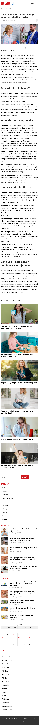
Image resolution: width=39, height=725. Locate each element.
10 (2, 638)
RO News (5, 671)
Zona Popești (7, 660)
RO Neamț (5, 678)
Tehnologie (6, 516)
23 (34, 641)
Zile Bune (5, 696)
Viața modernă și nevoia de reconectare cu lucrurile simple (17, 412)
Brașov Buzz (6, 688)
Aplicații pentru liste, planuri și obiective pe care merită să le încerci (23, 567)
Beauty (4, 491)
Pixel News (6, 681)
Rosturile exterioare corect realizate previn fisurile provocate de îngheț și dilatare (22, 559)
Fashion (5, 505)
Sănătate (5, 512)
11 (7, 638)
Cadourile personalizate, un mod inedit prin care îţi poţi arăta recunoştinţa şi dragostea (22, 583)
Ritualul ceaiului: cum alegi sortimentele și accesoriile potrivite (17, 356)
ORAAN (16, 718)
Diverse (4, 502)
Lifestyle (8, 9)
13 (19, 638)
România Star (7, 710)
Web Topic (6, 667)
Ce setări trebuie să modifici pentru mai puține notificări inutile (23, 530)
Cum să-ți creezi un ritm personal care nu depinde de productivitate (16, 327)
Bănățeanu (6, 703)
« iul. (2, 651)
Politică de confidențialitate (20, 722)
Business (5, 495)
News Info (5, 692)
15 (29, 638)
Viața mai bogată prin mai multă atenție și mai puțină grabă (19, 384)
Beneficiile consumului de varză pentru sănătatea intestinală (22, 601)
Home (2, 9)
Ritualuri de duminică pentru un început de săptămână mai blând (17, 466)
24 (2, 645)
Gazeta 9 (5, 664)
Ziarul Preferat (7, 657)
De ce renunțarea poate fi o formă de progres (18, 439)
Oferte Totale (7, 706)
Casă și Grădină (7, 498)
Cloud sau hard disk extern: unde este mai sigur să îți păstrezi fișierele (22, 539)
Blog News (6, 674)
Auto (3, 488)
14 (24, 638)
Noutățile (5, 685)
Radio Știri (5, 699)
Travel (4, 519)
